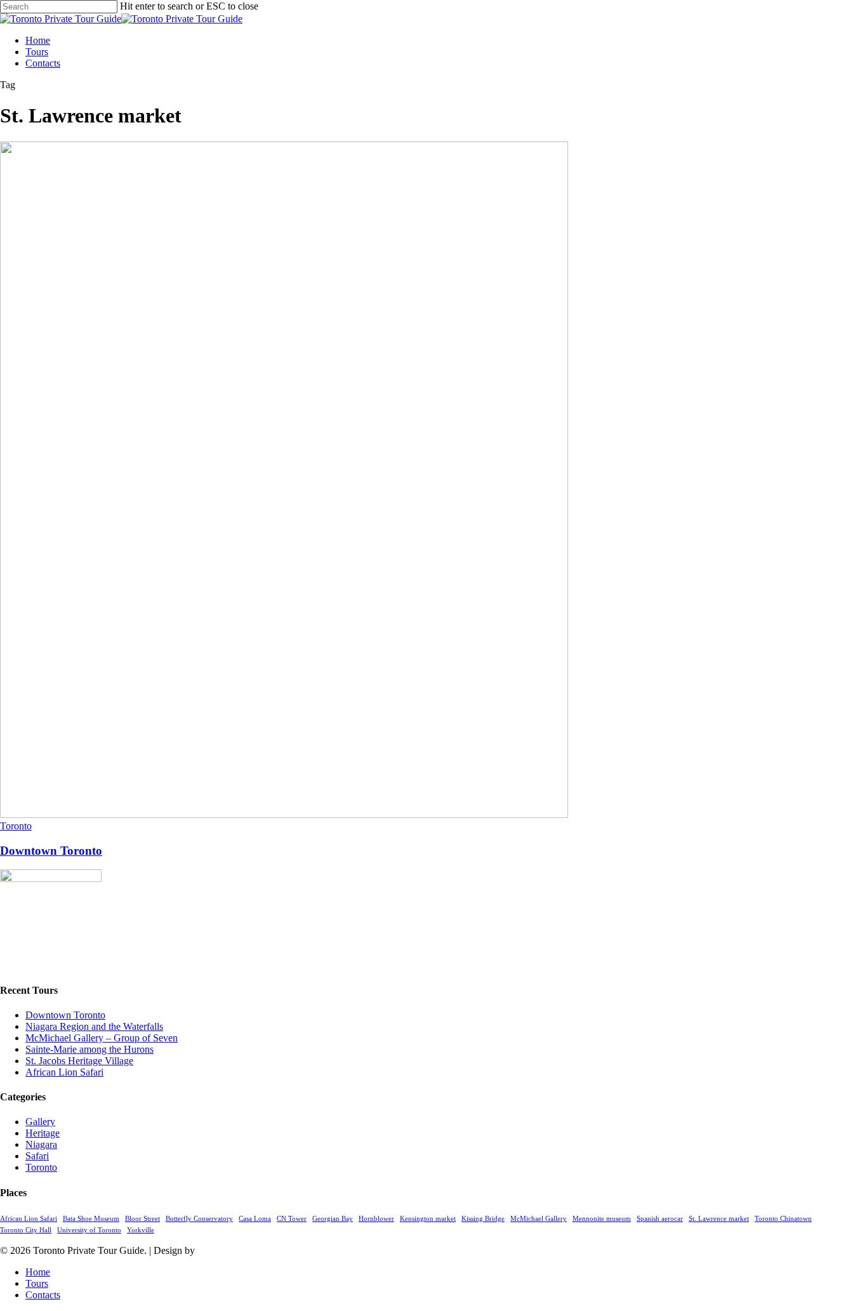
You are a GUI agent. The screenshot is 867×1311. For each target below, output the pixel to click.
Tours (36, 1283)
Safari (37, 1155)
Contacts (42, 1294)
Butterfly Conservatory (199, 1218)
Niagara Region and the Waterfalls (94, 1026)
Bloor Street (142, 1218)
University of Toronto (89, 1230)
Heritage (42, 1133)
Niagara (41, 1144)
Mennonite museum (601, 1218)
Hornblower (376, 1218)
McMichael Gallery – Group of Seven (101, 1037)
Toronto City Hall (25, 1230)
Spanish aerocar (660, 1218)
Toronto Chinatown (783, 1218)
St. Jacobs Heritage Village (79, 1060)
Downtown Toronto (51, 850)
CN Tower (292, 1218)
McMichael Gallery (538, 1218)
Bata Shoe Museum (91, 1218)
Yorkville (140, 1230)
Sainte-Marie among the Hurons (89, 1049)
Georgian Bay (332, 1218)
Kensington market (428, 1218)
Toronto (16, 825)
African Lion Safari (64, 1072)
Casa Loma (255, 1218)
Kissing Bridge (483, 1218)
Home (37, 1272)
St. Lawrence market (719, 1218)
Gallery (40, 1121)
